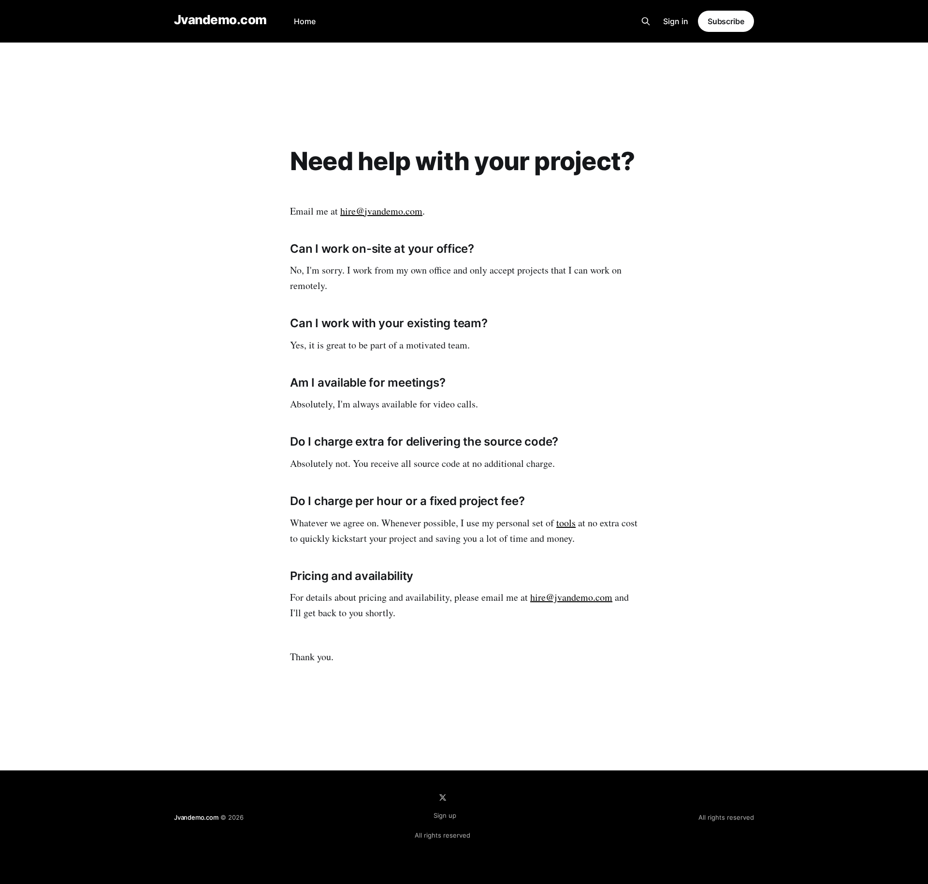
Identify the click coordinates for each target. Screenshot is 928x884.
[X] (443, 797)
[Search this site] (645, 21)
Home (305, 21)
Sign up (445, 815)
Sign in (675, 21)
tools (566, 522)
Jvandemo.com (220, 20)
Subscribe (726, 21)
